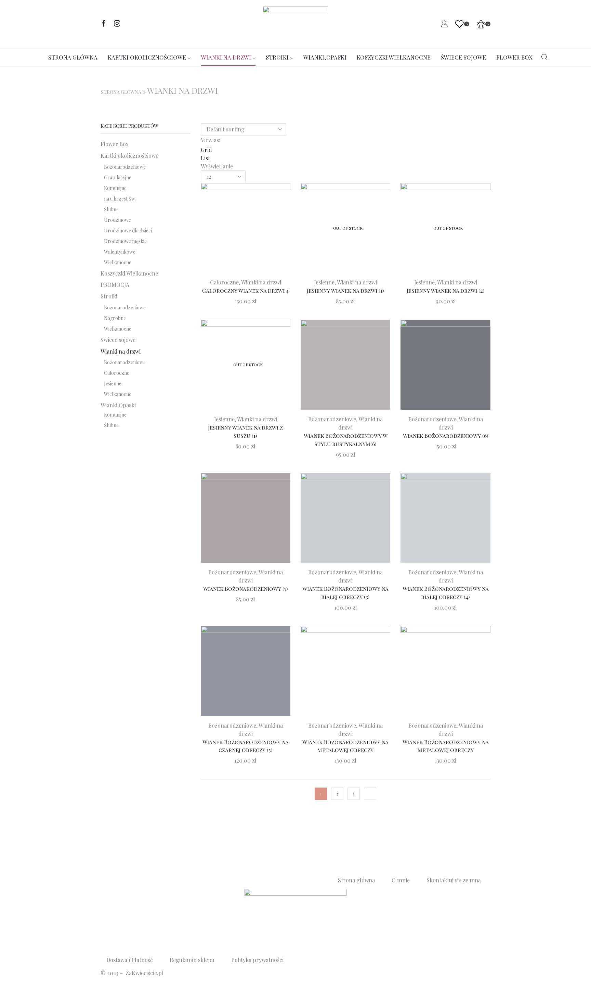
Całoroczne (224, 282)
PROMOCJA (115, 284)
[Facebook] (104, 23)
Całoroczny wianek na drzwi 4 (245, 290)
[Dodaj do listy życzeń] (231, 231)
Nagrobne (115, 318)
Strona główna (72, 57)
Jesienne (324, 282)
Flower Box (514, 57)
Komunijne (115, 188)
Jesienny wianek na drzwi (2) (446, 290)
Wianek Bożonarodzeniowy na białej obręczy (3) (345, 592)
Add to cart (245, 231)
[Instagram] (117, 23)
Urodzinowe (117, 220)
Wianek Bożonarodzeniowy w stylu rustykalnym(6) (346, 439)
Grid (206, 149)
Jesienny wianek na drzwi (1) (345, 290)
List (205, 158)
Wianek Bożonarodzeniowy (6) (445, 435)
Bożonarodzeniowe (332, 419)
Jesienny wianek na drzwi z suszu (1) (245, 431)
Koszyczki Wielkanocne (394, 57)
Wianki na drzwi (226, 57)
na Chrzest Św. (120, 198)
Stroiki (277, 57)
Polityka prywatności (257, 959)
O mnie (401, 880)
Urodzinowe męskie (125, 241)
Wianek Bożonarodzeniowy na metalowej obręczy (345, 746)
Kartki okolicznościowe (147, 57)
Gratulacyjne (117, 177)
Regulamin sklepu (192, 959)
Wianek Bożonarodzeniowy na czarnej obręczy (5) (245, 746)
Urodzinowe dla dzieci (128, 230)
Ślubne (111, 209)
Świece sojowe (463, 57)
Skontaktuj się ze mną (453, 880)
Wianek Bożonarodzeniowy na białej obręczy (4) (446, 592)
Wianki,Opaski (324, 57)
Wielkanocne (117, 262)
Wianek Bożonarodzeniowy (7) (245, 588)
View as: (210, 139)
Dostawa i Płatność (129, 959)
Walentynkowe (119, 251)
